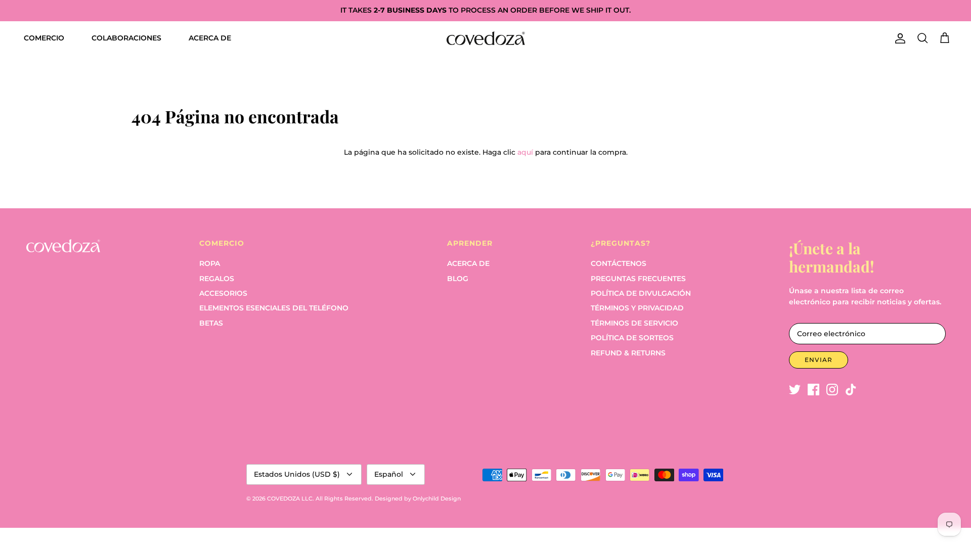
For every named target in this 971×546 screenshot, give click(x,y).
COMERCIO (44, 37)
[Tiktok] (851, 389)
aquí (525, 152)
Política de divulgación (641, 293)
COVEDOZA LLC (290, 498)
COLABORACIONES (126, 37)
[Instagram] (832, 389)
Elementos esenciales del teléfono (273, 307)
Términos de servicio (634, 323)
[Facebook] (813, 389)
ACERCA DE (210, 37)
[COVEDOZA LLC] (486, 38)
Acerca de (468, 263)
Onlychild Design (437, 498)
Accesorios (223, 293)
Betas (211, 323)
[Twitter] (795, 389)
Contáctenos (618, 263)
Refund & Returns (628, 352)
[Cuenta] (898, 38)
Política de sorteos (632, 337)
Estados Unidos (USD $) (297, 474)
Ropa (209, 263)
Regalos (216, 278)
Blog (457, 278)
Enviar (818, 359)
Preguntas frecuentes (638, 278)
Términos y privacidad (637, 307)
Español (388, 474)
